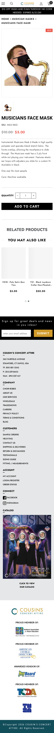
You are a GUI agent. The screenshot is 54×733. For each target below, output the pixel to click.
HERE (34, 10)
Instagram (12, 502)
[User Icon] (41, 3)
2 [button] (28, 301)
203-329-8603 (11, 371)
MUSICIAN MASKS (23, 19)
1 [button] (25, 301)
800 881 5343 (12, 367)
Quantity (7, 195)
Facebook (11, 497)
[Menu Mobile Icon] (3, 3)
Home (5, 19)
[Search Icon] (11, 3)
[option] (27, 63)
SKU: (3, 125)
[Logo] (27, 3)
